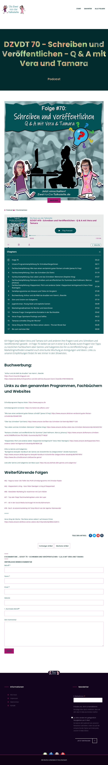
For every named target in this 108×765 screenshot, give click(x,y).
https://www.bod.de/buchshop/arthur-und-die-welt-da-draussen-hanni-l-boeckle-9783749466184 (38, 379)
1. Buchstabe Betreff (12, 609)
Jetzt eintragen (83, 741)
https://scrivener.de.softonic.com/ (37, 408)
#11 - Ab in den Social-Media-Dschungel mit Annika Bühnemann (27, 503)
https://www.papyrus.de (37, 402)
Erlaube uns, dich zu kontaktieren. (86, 707)
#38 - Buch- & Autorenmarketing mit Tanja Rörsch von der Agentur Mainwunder (32, 508)
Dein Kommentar (10, 620)
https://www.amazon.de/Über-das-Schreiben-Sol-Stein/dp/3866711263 (53, 422)
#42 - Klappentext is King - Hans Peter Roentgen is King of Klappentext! (29, 486)
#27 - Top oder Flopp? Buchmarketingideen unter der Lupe (25, 497)
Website (7, 598)
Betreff (7, 565)
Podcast (54, 79)
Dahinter (88, 9)
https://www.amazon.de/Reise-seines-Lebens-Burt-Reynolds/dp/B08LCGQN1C (31, 522)
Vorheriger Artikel (46, 546)
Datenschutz (14, 702)
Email (7, 587)
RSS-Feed (13, 695)
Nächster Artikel (62, 546)
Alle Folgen (100, 9)
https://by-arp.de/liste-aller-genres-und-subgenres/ (58, 463)
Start (78, 9)
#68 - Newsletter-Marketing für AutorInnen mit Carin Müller (25, 492)
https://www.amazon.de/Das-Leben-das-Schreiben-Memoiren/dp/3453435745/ (74, 427)
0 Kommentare (21, 210)
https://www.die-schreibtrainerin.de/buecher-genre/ (23, 457)
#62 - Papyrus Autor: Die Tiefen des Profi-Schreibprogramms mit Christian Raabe (33, 481)
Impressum (14, 698)
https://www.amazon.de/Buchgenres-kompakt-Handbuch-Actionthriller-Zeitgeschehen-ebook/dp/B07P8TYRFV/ (43, 454)
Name (7, 576)
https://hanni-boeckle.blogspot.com (17, 376)
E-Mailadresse (79, 696)
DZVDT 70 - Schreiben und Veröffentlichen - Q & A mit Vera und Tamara (51, 557)
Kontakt (12, 706)
